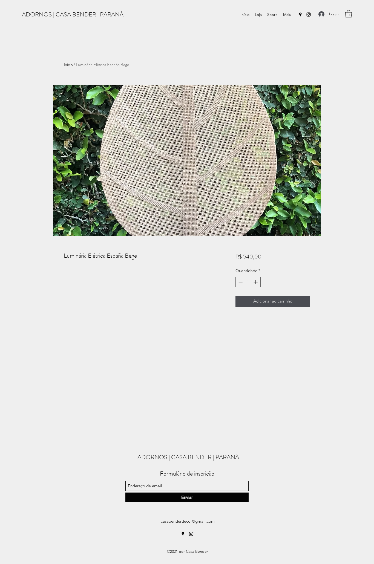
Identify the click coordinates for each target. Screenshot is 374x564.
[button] (348, 14)
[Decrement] (240, 282)
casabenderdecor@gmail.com (188, 521)
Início (68, 64)
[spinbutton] (247, 282)
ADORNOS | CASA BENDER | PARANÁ (72, 14)
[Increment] (256, 282)
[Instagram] (308, 14)
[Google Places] (300, 14)
